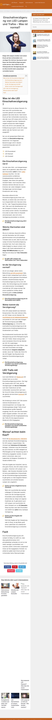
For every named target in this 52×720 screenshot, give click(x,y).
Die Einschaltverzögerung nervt (13, 80)
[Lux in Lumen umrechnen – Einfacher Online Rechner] (34, 58)
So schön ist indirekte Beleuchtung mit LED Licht (43, 52)
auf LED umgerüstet (17, 273)
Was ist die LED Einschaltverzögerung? (13, 78)
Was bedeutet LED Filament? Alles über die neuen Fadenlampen (25, 685)
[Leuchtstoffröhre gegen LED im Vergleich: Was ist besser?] (34, 41)
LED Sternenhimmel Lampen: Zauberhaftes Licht (15, 703)
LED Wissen (14, 2)
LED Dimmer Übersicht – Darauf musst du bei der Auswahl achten (42, 46)
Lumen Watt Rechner (40, 2)
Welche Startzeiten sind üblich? (13, 82)
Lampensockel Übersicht (17, 6)
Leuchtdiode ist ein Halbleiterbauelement (15, 317)
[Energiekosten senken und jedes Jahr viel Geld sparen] (34, 35)
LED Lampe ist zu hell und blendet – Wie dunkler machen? (25, 703)
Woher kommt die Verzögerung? (14, 86)
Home (1, 11)
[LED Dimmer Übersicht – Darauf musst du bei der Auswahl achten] (34, 46)
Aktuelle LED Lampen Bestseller (15, 591)
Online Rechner (29, 2)
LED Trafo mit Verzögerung (10, 88)
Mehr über (44, 21)
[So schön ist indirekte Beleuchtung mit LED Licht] (34, 53)
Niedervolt (20, 377)
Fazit (4, 92)
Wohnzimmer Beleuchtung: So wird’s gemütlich (5, 592)
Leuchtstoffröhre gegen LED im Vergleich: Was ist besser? (44, 40)
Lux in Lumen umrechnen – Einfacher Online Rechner (43, 57)
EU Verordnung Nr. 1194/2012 (18, 438)
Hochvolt (21, 394)
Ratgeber (21, 2)
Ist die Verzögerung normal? (12, 84)
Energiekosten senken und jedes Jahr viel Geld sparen (5, 703)
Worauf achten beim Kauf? (10, 90)
